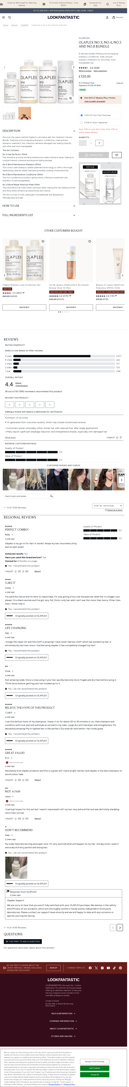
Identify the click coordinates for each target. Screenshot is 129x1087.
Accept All (95, 1075)
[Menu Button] (3, 17)
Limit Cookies (94, 1068)
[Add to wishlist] (117, 155)
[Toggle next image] (74, 67)
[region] (63, 1068)
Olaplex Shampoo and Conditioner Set (21, 285)
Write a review (85, 71)
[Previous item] (5, 275)
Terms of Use (69, 1084)
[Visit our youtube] (108, 968)
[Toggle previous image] (5, 67)
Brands (14, 25)
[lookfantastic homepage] (63, 17)
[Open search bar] (10, 17)
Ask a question (100, 71)
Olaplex (84, 38)
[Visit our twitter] (96, 968)
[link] (107, 17)
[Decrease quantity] (83, 143)
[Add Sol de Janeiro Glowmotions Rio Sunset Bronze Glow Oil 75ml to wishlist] (90, 241)
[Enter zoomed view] (71, 98)
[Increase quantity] (99, 143)
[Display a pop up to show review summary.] (23, 293)
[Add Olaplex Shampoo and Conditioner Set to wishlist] (43, 241)
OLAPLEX (24, 25)
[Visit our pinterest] (120, 968)
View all (119, 83)
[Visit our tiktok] (114, 968)
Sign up (53, 968)
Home (5, 25)
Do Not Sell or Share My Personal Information (59, 1005)
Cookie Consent (52, 1001)
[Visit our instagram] (102, 968)
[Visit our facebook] (90, 968)
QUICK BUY (24, 307)
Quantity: (84, 137)
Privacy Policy (54, 1084)
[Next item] (123, 275)
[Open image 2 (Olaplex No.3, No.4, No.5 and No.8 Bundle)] (24, 113)
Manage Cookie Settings (94, 1062)
